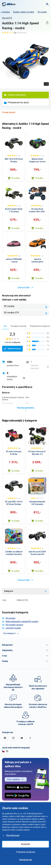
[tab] (5, 326)
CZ (7, 751)
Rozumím (25, 844)
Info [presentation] (5, 326)
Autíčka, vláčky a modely (23, 12)
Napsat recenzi (14, 348)
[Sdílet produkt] (47, 22)
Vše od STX (7, 18)
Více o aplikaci (13, 779)
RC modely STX (11, 312)
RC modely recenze (14, 625)
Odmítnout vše (25, 860)
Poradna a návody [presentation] (18, 326)
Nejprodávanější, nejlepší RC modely (22, 621)
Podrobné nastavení (25, 852)
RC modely (42, 12)
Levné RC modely (13, 628)
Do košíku (16, 178)
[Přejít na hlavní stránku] (9, 4)
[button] (25, 645)
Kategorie (8, 591)
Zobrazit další (23, 287)
